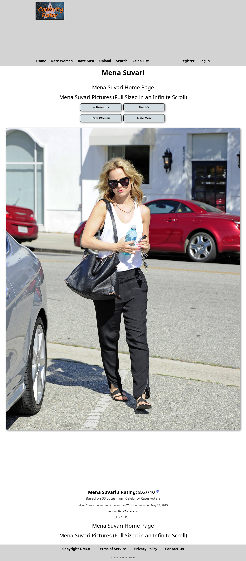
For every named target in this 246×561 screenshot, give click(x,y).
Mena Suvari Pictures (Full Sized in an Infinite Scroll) (123, 97)
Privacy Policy (145, 548)
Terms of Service (112, 548)
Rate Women (62, 60)
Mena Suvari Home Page (123, 87)
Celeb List (141, 60)
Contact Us (174, 548)
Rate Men (86, 60)
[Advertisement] (139, 29)
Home (41, 60)
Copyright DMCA (76, 548)
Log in (204, 60)
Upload (105, 60)
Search (122, 60)
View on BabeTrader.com (123, 511)
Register (187, 60)
